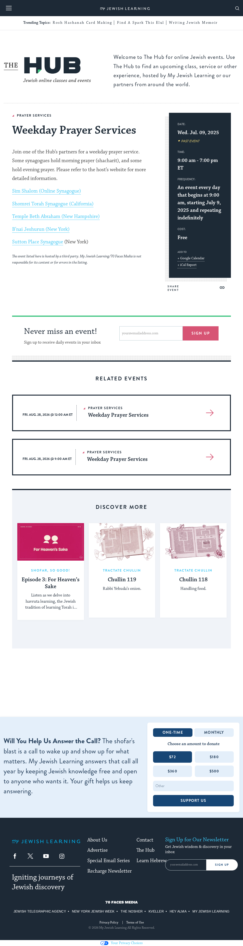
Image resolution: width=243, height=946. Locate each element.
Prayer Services (34, 115)
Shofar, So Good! (50, 570)
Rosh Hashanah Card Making (82, 22)
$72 (172, 757)
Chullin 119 (122, 580)
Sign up (201, 333)
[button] (222, 287)
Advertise (97, 850)
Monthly (214, 732)
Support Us (193, 800)
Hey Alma (178, 911)
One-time (173, 732)
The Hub (145, 850)
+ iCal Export (187, 265)
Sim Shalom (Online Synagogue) (46, 191)
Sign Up (222, 865)
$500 (214, 771)
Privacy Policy (108, 922)
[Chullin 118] (193, 542)
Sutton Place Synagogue (37, 242)
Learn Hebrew (151, 861)
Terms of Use (135, 922)
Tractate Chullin (122, 570)
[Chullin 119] (122, 542)
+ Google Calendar (191, 258)
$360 (172, 771)
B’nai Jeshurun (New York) (41, 229)
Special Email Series (108, 861)
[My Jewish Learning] (46, 845)
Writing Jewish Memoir (193, 22)
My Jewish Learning (210, 911)
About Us (97, 840)
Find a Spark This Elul (140, 22)
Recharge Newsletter (109, 871)
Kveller (156, 911)
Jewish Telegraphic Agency (40, 911)
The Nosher (132, 911)
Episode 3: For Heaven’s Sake (50, 583)
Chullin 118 (193, 580)
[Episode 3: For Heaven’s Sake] (50, 542)
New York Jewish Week (93, 911)
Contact (144, 840)
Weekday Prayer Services (118, 415)
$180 (214, 757)
